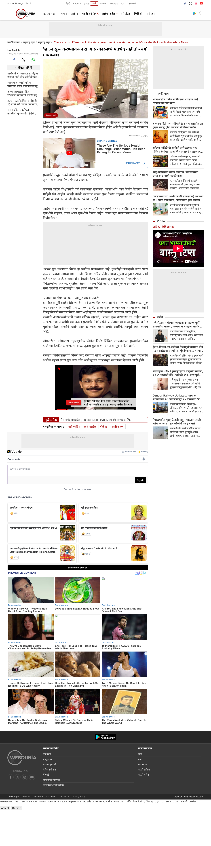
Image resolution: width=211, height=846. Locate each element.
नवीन (160, 317)
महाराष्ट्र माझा (49, 13)
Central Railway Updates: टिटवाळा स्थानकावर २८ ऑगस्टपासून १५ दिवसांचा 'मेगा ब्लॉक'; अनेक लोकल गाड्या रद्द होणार (177, 397)
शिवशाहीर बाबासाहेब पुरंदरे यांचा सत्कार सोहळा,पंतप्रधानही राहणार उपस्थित (96, 420)
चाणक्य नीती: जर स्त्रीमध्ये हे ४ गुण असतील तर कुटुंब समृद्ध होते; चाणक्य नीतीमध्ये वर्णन (178, 125)
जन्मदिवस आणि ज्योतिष (53, 785)
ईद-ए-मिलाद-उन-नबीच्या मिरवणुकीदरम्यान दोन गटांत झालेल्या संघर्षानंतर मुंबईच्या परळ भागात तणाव (178, 348)
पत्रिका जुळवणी (50, 764)
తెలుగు (103, 3)
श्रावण (63, 13)
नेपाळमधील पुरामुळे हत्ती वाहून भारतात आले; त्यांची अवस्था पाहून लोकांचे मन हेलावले (177, 421)
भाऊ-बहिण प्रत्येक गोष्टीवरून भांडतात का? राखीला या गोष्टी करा (175, 101)
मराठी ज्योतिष (89, 13)
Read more (74, 402)
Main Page (14, 796)
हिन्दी (68, 3)
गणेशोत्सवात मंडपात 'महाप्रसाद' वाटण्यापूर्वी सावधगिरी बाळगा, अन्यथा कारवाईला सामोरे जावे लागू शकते (176, 324)
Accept (5, 808)
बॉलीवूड (103, 426)
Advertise (38, 796)
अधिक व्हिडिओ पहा (164, 227)
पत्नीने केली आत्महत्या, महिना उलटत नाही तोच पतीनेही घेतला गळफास (23, 75)
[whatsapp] (33, 60)
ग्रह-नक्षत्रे (47, 753)
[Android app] (105, 737)
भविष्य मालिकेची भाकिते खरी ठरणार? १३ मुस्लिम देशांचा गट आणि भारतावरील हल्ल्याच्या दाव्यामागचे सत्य (178, 149)
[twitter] (190, 3)
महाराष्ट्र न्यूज (29, 42)
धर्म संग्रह (125, 13)
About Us (26, 796)
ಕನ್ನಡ (123, 3)
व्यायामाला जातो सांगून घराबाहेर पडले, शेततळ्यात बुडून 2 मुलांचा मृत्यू (23, 84)
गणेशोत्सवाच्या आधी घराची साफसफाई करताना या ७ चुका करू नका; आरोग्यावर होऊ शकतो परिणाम (178, 198)
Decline (16, 808)
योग (139, 759)
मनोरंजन (150, 13)
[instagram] (196, 3)
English (77, 3)
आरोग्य (74, 13)
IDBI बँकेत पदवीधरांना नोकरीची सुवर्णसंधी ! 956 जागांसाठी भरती (20, 111)
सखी (140, 753)
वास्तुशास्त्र (47, 759)
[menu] (10, 14)
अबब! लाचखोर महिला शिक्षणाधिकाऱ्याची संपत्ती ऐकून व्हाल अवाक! (23, 93)
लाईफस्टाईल (108, 13)
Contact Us (64, 796)
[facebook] (185, 3)
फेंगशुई (46, 774)
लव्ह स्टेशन (142, 764)
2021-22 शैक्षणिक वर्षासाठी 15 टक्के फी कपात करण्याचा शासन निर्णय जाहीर (22, 102)
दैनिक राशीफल (49, 769)
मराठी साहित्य (144, 769)
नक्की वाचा (163, 94)
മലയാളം (113, 3)
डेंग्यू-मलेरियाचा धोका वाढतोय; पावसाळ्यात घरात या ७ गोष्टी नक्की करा (175, 174)
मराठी (94, 3)
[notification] (200, 13)
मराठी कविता (144, 774)
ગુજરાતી (132, 3)
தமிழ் (86, 3)
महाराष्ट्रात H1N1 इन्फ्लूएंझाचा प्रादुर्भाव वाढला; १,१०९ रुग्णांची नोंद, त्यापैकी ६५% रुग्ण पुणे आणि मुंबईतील (178, 373)
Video (161, 221)
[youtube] (201, 3)
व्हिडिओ (138, 13)
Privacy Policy (78, 796)
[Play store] (194, 13)
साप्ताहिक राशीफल (51, 779)
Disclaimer (50, 796)
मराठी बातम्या (13, 42)
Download (51, 115)
